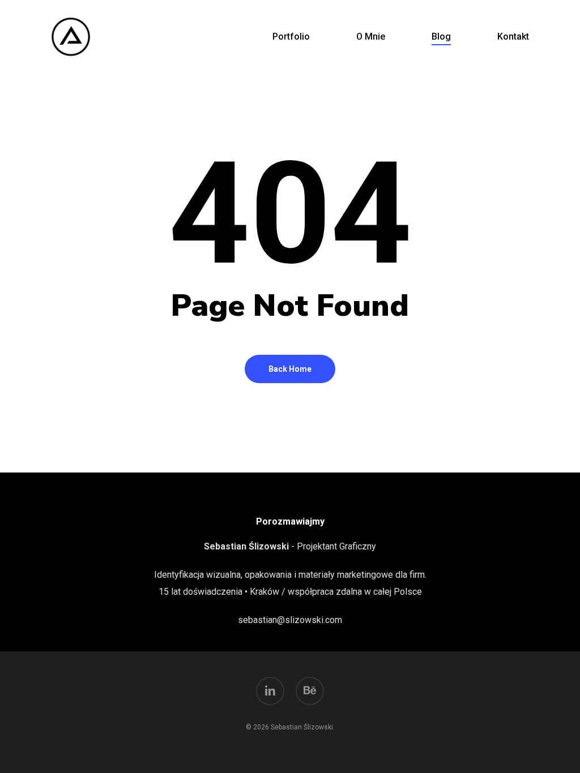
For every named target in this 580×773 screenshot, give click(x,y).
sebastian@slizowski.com (290, 620)
